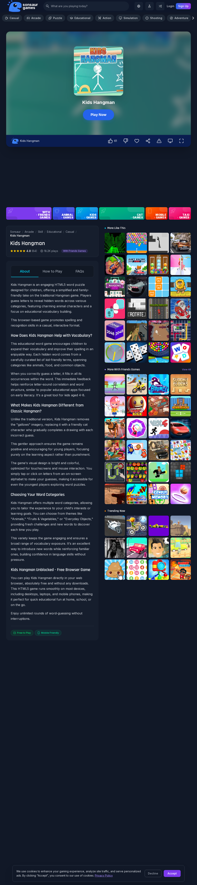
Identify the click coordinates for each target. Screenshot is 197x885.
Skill (40, 231)
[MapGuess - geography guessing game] (138, 6)
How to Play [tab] (52, 271)
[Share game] (148, 141)
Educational (82, 18)
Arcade (36, 18)
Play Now (98, 115)
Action (107, 18)
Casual (14, 18)
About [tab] (25, 271)
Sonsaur (15, 231)
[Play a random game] (160, 6)
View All (186, 369)
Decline (153, 873)
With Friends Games (74, 250)
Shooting (156, 18)
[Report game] (159, 141)
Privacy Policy (104, 875)
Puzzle (57, 18)
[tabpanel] (52, 459)
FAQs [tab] (80, 271)
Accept (172, 873)
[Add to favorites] (137, 141)
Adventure (181, 18)
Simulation (131, 18)
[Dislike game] (125, 141)
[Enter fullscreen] (181, 141)
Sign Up (183, 6)
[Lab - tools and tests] (149, 6)
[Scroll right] (193, 18)
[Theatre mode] (170, 141)
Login (170, 6)
